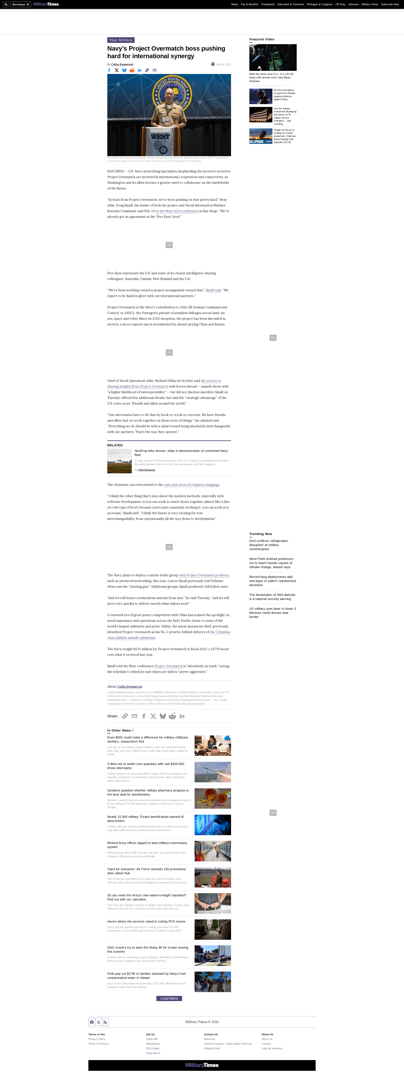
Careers (266, 1043)
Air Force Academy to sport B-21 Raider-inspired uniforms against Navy (285, 95)
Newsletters (153, 1043)
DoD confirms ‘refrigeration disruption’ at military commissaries (268, 545)
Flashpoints (268, 4)
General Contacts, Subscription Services (228, 1043)
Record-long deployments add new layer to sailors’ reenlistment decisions (272, 581)
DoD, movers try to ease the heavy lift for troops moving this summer (147, 949)
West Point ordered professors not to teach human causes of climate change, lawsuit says (271, 563)
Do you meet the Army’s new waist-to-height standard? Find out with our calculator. (146, 897)
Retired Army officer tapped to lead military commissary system (147, 845)
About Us (267, 1039)
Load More (169, 998)
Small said (213, 290)
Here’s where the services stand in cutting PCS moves (146, 921)
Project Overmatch (168, 666)
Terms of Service (98, 1043)
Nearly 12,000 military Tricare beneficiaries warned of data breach (145, 819)
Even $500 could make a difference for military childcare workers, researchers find (147, 739)
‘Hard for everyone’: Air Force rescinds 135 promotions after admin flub (146, 871)
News (234, 4)
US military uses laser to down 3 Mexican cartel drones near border (272, 613)
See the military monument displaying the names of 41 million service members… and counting (285, 116)
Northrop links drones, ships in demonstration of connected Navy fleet (181, 453)
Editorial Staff (212, 1048)
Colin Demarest (122, 64)
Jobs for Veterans (272, 1048)
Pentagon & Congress (320, 4)
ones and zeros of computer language (192, 484)
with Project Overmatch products (204, 575)
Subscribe (152, 1039)
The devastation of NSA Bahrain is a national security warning (272, 597)
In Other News (119, 730)
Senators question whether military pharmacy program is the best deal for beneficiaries (148, 792)
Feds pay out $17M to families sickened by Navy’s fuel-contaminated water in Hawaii (147, 975)
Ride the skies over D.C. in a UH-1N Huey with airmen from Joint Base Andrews (271, 77)
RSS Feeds (153, 1048)
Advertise (209, 1039)
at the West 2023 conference (177, 211)
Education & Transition (291, 4)
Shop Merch (153, 1053)
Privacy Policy (96, 1039)
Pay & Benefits (249, 4)
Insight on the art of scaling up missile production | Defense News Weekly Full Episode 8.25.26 (285, 136)
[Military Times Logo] (46, 4)
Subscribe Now (390, 4)
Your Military (121, 40)
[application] (273, 57)
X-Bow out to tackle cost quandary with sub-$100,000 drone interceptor (145, 766)
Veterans (353, 4)
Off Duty (340, 4)
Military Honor (370, 4)
